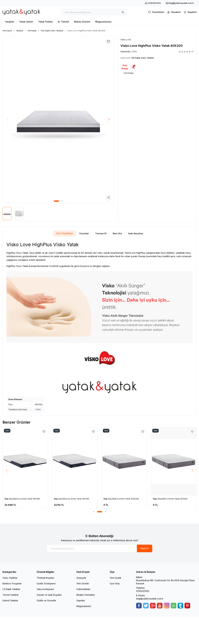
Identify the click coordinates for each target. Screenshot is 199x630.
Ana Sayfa (7, 30)
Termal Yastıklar (11, 594)
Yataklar (9, 21)
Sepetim (80, 600)
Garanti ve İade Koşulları (49, 594)
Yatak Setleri (26, 21)
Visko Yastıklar (10, 577)
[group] (58, 119)
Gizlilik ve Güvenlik (46, 600)
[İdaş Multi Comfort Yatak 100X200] (124, 462)
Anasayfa (81, 577)
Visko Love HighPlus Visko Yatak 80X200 (86, 30)
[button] (56, 201)
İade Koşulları (135, 233)
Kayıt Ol (145, 548)
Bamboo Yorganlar (12, 583)
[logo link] (21, 12)
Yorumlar (84, 233)
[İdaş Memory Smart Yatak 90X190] (74, 462)
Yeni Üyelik (115, 577)
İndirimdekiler (83, 589)
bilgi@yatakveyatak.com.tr (149, 598)
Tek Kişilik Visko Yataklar (52, 30)
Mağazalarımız (103, 21)
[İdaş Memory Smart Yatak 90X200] (25, 462)
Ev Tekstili (63, 21)
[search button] (122, 12)
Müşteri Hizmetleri (85, 594)
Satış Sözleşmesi (45, 589)
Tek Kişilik (31, 30)
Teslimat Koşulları (45, 577)
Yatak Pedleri (45, 21)
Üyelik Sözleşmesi (46, 583)
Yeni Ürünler (82, 583)
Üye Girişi (115, 583)
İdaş (7, 499)
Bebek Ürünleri (82, 21)
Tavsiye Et (101, 233)
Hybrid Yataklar (10, 600)
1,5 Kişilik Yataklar (11, 589)
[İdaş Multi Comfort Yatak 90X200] (173, 462)
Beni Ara (117, 233)
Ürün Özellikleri (64, 233)
